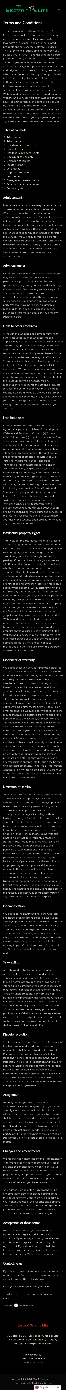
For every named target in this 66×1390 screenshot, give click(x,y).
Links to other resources (21, 145)
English (43, 1387)
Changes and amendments (23, 180)
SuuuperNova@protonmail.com (33, 1343)
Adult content (15, 137)
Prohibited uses (16, 149)
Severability (13, 168)
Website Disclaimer (33, 1362)
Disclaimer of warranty (20, 156)
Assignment (14, 176)
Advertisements (16, 141)
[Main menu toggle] (58, 10)
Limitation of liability (18, 160)
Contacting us (15, 188)
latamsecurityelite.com (29, 39)
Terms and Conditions (33, 1358)
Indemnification (16, 164)
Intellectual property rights (23, 152)
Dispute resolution (18, 172)
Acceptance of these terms (23, 184)
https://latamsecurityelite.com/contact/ (26, 1286)
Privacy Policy (33, 1354)
